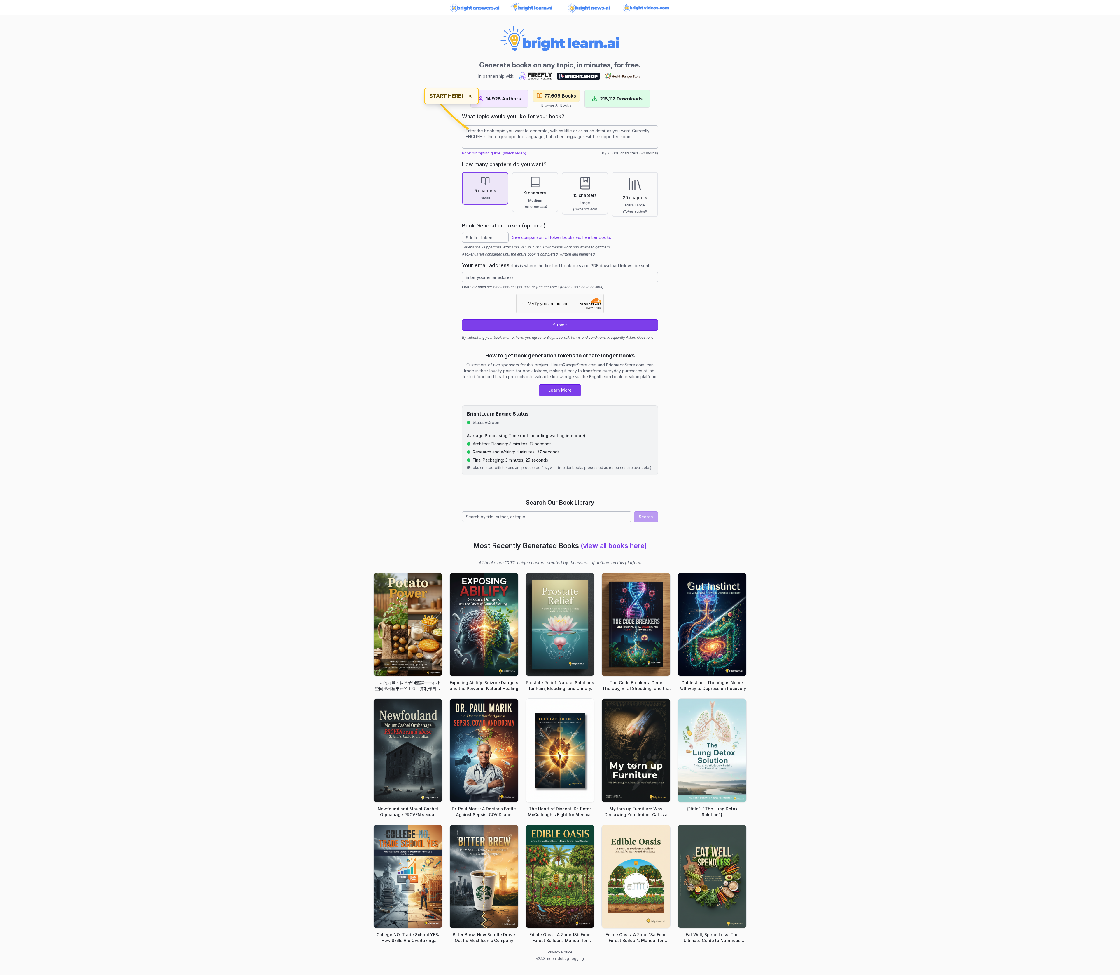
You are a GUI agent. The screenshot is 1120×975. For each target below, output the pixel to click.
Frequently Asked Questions (630, 337)
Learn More (560, 389)
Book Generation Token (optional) (504, 226)
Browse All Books (556, 105)
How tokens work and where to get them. (577, 247)
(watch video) (514, 153)
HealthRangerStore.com (573, 364)
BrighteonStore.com (625, 364)
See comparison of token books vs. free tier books (561, 237)
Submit (560, 324)
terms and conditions (588, 337)
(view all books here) (614, 545)
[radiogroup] (560, 194)
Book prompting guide (481, 153)
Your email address (556, 265)
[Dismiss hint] (470, 96)
